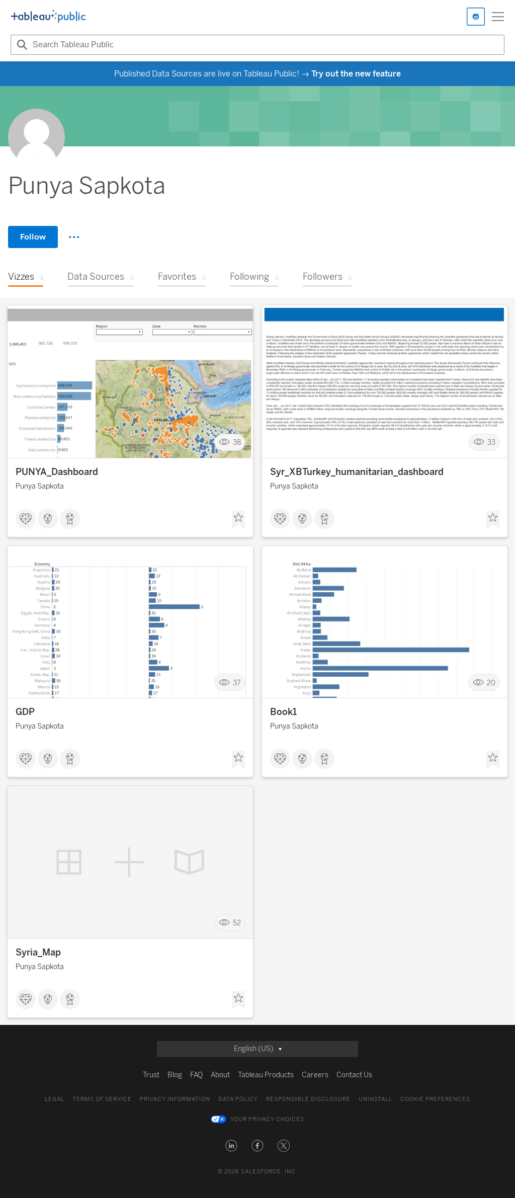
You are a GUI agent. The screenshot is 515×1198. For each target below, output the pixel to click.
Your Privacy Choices (267, 1119)
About (220, 1075)
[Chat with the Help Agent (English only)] (476, 17)
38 (237, 442)
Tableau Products (266, 1075)
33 (491, 442)
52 (237, 923)
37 (237, 682)
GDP (25, 711)
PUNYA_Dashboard (57, 471)
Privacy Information (175, 1099)
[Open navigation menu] (498, 16)
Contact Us (354, 1075)
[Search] (21, 45)
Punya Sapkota (40, 486)
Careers (315, 1075)
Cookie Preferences (435, 1099)
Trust (151, 1075)
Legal (54, 1099)
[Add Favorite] (238, 520)
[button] (231, 1146)
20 (491, 682)
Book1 (283, 711)
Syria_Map (38, 952)
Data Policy (238, 1099)
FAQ (196, 1075)
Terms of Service (102, 1099)
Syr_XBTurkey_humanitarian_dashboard (357, 471)
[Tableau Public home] (48, 16)
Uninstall (375, 1099)
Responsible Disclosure (308, 1099)
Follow (33, 236)
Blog (174, 1075)
